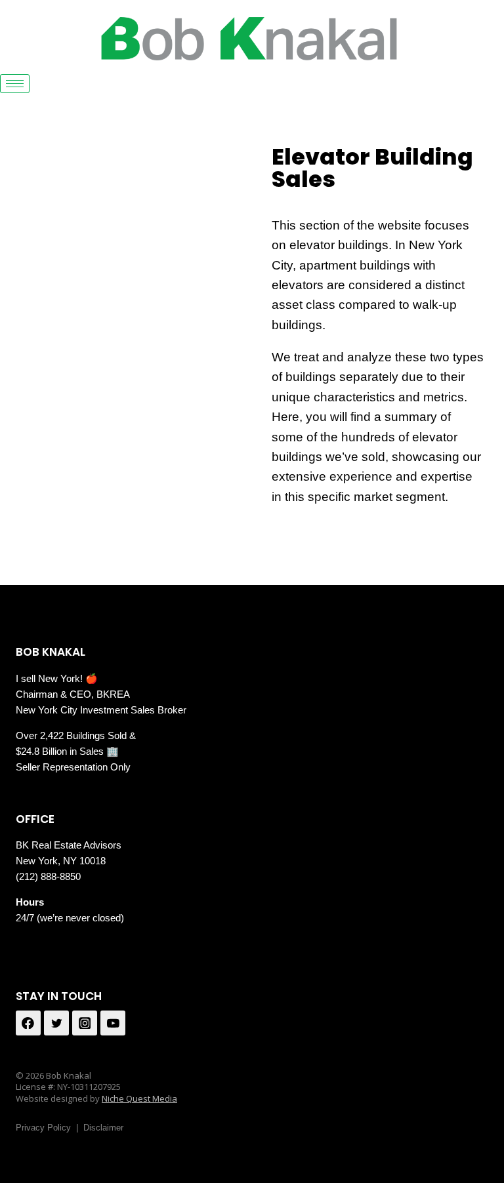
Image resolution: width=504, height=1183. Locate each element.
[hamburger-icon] (15, 83)
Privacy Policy (43, 1128)
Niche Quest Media (139, 1098)
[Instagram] (84, 1023)
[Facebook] (28, 1023)
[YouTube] (112, 1023)
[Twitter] (56, 1023)
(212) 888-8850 (48, 876)
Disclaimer (103, 1128)
